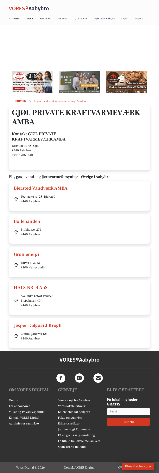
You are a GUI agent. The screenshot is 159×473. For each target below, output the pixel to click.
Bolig (30, 18)
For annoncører (19, 406)
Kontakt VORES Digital (24, 418)
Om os (13, 400)
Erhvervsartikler (69, 423)
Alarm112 (15, 18)
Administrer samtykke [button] (24, 423)
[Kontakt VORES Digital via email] (98, 378)
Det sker (62, 18)
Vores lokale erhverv (72, 406)
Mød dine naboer (104, 18)
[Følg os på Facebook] (61, 378)
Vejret (139, 18)
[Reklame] (32, 81)
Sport (125, 18)
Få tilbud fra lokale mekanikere (79, 441)
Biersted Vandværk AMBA (40, 188)
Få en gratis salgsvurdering (76, 435)
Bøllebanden (27, 221)
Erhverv (45, 18)
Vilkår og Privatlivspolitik (26, 412)
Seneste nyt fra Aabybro (74, 400)
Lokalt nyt (80, 18)
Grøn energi (26, 254)
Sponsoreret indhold (72, 447)
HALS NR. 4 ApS (31, 288)
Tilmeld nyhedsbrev (138, 466)
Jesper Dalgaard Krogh (38, 325)
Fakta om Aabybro (70, 418)
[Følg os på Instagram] (79, 378)
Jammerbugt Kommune (74, 429)
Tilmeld (128, 422)
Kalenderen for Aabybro (74, 412)
